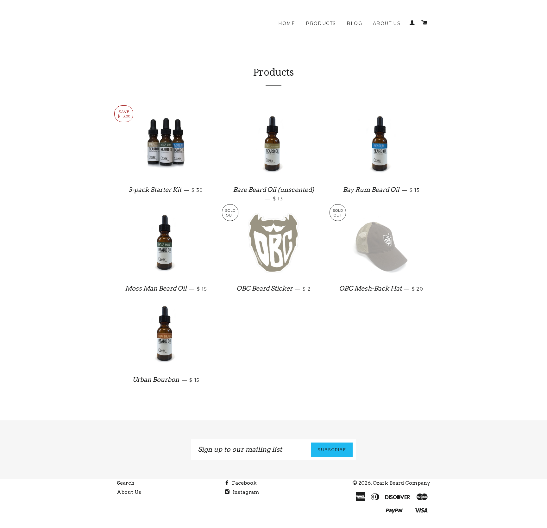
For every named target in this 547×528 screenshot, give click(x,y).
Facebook (244, 483)
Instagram (245, 492)
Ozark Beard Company (401, 483)
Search (126, 483)
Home (286, 23)
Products (321, 23)
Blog (354, 23)
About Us (386, 23)
